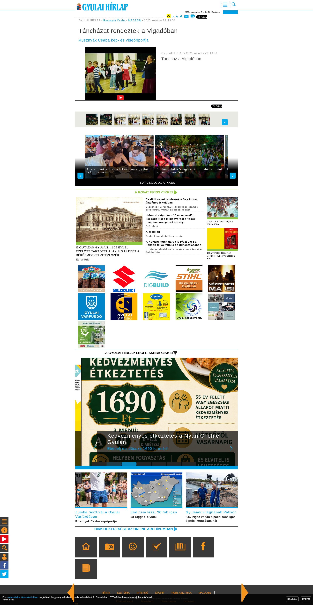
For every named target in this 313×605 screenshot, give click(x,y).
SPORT (159, 592)
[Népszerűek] (133, 552)
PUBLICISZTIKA (181, 592)
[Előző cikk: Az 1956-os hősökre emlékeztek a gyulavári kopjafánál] (245, 593)
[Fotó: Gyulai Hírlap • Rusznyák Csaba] (92, 125)
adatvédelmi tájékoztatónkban (23, 597)
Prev (96, 450)
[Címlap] (86, 552)
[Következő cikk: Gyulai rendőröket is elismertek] (70, 593)
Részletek (292, 599)
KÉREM (306, 599)
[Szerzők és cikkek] (86, 573)
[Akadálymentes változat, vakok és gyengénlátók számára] (169, 16)
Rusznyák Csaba (114, 20)
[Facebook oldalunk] (203, 552)
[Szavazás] (156, 552)
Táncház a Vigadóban (181, 59)
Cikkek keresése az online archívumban (133, 529)
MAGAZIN (134, 20)
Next (233, 450)
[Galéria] (109, 552)
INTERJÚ (142, 592)
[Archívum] (180, 552)
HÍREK (106, 592)
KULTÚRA (123, 592)
